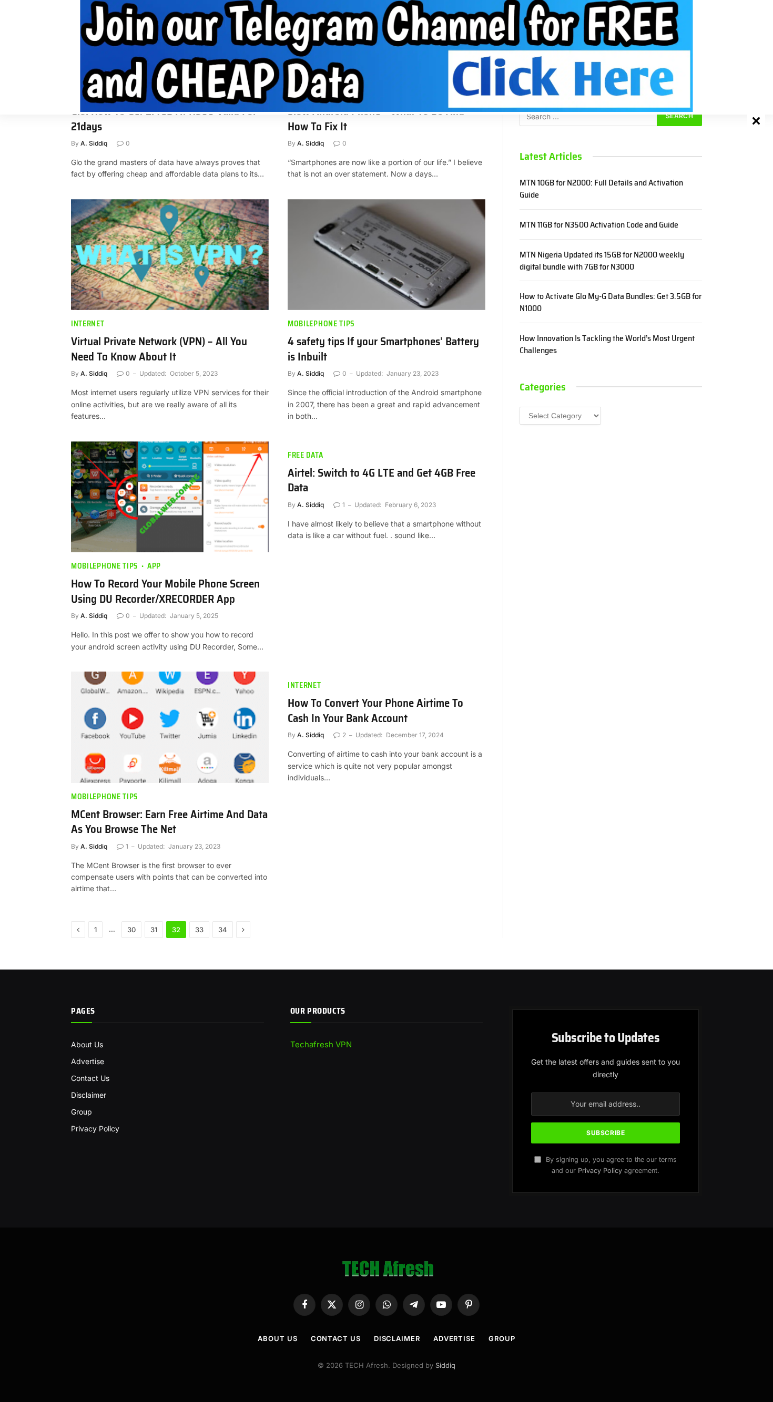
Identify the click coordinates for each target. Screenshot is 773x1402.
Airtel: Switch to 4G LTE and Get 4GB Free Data (381, 481)
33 (199, 929)
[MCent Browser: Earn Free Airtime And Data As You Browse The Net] (170, 727)
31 (153, 929)
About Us (87, 1044)
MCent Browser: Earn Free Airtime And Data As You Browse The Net (169, 822)
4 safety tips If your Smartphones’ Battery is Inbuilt (383, 349)
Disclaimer (88, 1094)
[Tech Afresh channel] (386, 56)
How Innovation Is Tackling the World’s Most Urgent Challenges (607, 345)
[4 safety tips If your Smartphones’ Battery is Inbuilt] (386, 255)
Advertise (87, 1061)
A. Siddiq (93, 143)
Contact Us (90, 1078)
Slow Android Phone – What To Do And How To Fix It (376, 119)
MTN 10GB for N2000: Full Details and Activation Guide (601, 189)
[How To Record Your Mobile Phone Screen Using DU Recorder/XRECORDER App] (170, 497)
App (154, 566)
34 (222, 929)
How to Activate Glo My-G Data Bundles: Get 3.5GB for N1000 (610, 303)
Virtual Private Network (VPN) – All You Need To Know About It (159, 349)
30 (131, 929)
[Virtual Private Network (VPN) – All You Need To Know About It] (170, 255)
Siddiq (445, 1365)
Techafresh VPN (321, 1044)
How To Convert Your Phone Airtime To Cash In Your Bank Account (375, 711)
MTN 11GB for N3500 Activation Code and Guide (599, 225)
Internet (88, 323)
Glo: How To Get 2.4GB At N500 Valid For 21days (164, 119)
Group (81, 1111)
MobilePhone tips (321, 323)
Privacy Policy (95, 1128)
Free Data (305, 455)
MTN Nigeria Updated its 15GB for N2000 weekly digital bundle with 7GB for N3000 (602, 261)
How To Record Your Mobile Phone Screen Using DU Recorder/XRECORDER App (165, 591)
